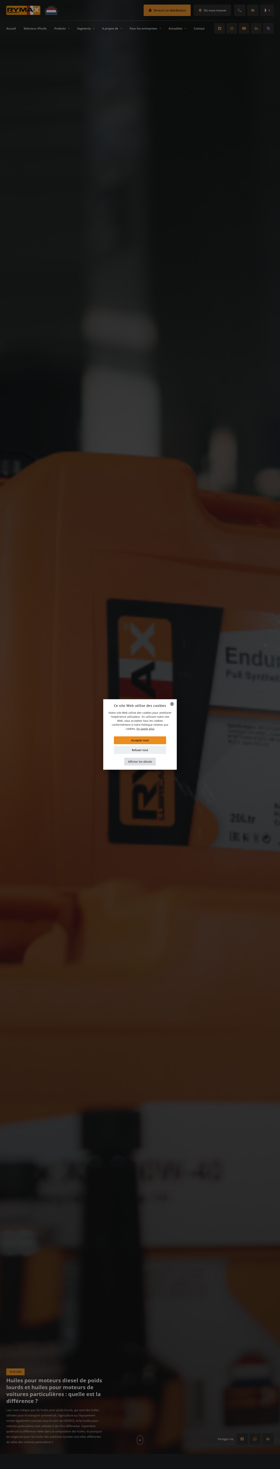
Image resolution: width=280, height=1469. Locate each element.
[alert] (140, 734)
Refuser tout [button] (140, 750)
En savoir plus (145, 728)
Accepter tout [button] (140, 740)
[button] (140, 762)
